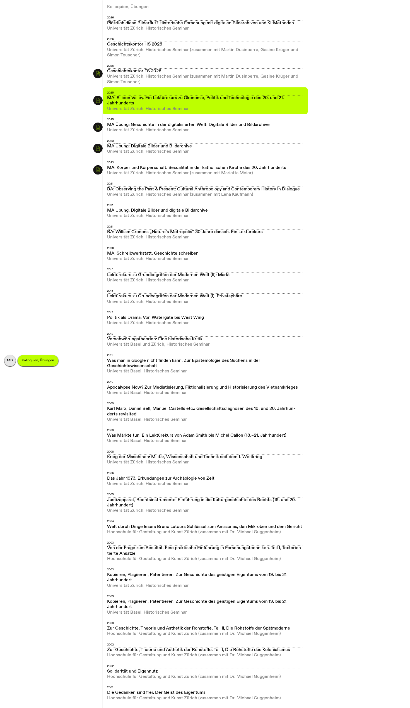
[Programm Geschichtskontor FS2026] (98, 73)
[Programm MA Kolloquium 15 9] (98, 100)
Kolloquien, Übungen (38, 360)
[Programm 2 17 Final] (98, 127)
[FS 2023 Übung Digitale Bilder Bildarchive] (98, 148)
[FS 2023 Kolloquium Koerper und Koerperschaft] (98, 170)
